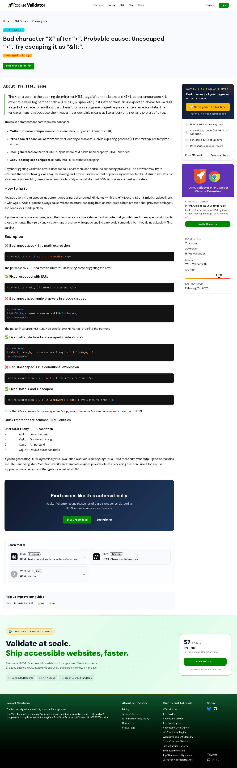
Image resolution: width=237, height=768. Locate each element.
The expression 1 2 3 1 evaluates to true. (61, 399)
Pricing (111, 5)
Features (98, 5)
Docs (141, 5)
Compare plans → (220, 155)
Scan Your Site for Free (19, 65)
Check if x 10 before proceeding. (41, 287)
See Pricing (104, 520)
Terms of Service (131, 714)
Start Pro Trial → (205, 661)
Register (210, 5)
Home (6, 21)
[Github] (215, 708)
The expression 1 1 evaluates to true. (50, 378)
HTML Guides (21, 21)
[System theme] (208, 760)
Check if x (39, 256)
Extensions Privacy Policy (135, 718)
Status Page (128, 727)
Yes (40, 603)
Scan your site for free (210, 107)
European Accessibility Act (177, 759)
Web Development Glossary (178, 736)
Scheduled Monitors (174, 750)
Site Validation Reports (175, 746)
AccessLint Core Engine (176, 727)
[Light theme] (213, 760)
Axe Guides (169, 714)
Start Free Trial (77, 520)
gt (29, 55)
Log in (224, 5)
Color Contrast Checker (176, 741)
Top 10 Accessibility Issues (177, 755)
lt (23, 55)
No (52, 603)
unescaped (11, 55)
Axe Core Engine (172, 723)
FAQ (122, 5)
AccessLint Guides (173, 718)
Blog (131, 5)
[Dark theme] (217, 760)
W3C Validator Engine (175, 732)
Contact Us (128, 723)
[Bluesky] (209, 709)
